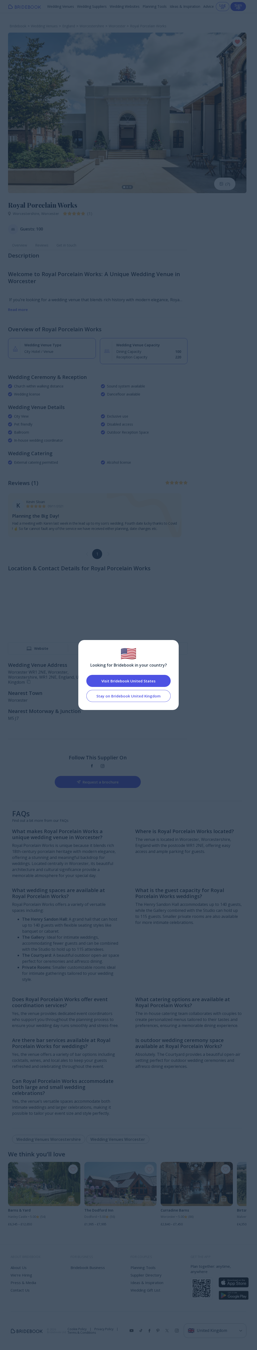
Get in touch (66, 245)
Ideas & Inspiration (185, 6)
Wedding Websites (125, 6)
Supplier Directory (146, 1275)
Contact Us (20, 1290)
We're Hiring (21, 1275)
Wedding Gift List (145, 1290)
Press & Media (23, 1282)
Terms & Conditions (82, 1332)
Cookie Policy (77, 1329)
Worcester (50, 213)
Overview (19, 245)
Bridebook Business (88, 1267)
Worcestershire (27, 213)
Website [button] (41, 648)
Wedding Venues (60, 6)
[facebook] (92, 766)
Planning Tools (155, 6)
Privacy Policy (103, 1329)
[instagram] (102, 766)
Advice (208, 6)
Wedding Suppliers (92, 6)
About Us (19, 1267)
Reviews (41, 245)
